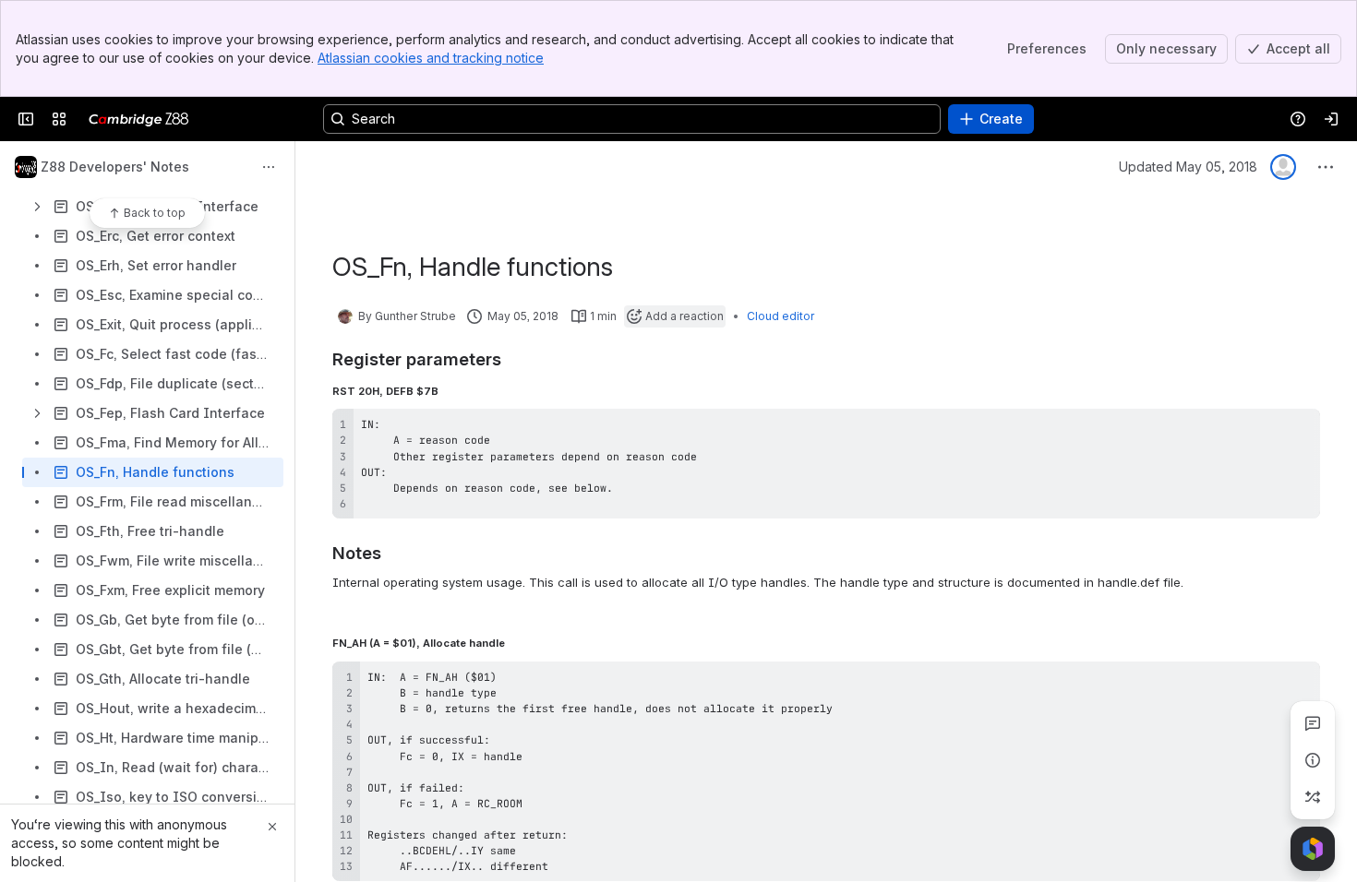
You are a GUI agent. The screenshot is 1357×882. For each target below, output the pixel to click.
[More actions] (269, 167)
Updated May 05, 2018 (1188, 166)
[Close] (272, 827)
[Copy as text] (1298, 429)
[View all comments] (1312, 723)
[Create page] (1312, 797)
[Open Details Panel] (1312, 760)
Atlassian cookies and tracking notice (431, 58)
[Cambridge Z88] (139, 119)
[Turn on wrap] (1264, 429)
